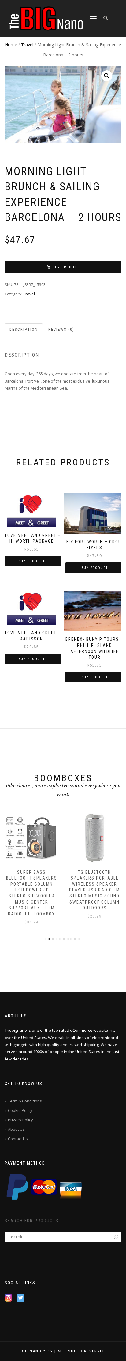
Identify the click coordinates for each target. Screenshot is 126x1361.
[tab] (24, 329)
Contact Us (18, 1138)
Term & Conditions (25, 1101)
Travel (27, 45)
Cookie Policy (20, 1110)
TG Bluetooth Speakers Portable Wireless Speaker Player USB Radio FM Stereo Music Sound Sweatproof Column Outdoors (94, 890)
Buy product (66, 267)
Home (11, 45)
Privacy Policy (20, 1120)
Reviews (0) (61, 329)
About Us (16, 1129)
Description (23, 329)
